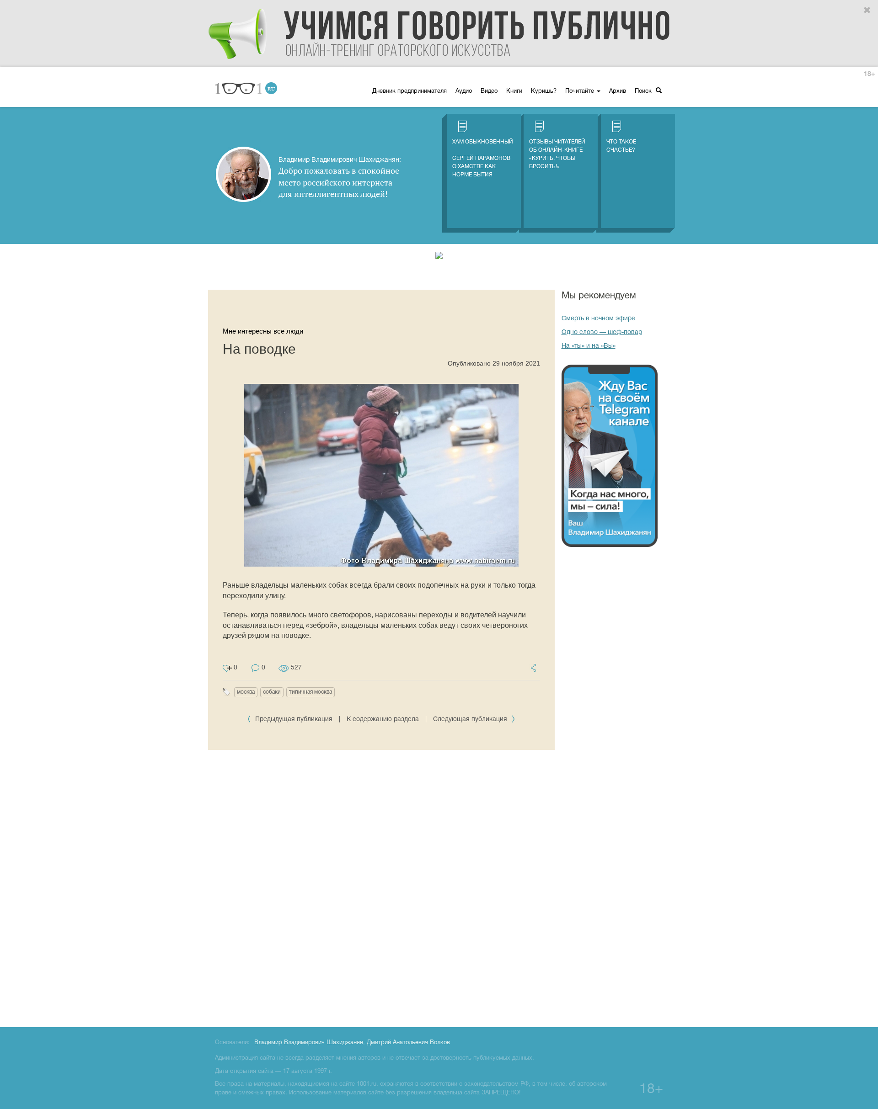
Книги (514, 91)
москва (246, 692)
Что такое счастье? (621, 146)
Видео (489, 91)
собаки (272, 692)
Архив (617, 91)
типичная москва (310, 692)
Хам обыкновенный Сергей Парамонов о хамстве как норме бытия (482, 158)
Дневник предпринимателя (409, 91)
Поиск (644, 91)
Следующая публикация (471, 719)
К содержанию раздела (383, 719)
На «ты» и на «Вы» (589, 346)
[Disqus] (381, 887)
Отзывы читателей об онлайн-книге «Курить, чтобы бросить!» (557, 154)
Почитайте (580, 91)
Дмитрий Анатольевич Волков (408, 1042)
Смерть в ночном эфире (598, 319)
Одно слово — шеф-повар (602, 332)
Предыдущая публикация (293, 719)
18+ (869, 74)
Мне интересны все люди (263, 331)
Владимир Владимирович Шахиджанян (308, 1042)
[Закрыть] (867, 10)
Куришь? (544, 91)
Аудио (463, 91)
